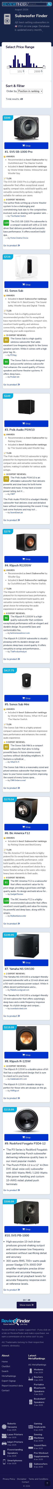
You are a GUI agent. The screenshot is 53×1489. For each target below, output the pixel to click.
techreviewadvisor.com (20, 633)
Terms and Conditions (38, 1479)
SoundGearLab (16, 512)
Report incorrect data (12, 1385)
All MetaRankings (37, 1364)
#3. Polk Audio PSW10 (20, 430)
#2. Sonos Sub (14, 291)
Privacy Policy (9, 1479)
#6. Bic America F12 (17, 833)
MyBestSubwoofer (18, 916)
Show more (26, 1305)
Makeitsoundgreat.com (19, 990)
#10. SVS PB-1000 (17, 1235)
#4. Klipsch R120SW (18, 565)
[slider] (8, 67)
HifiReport (14, 1091)
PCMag (13, 355)
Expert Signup (9, 1380)
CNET (12, 494)
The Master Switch (18, 216)
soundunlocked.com (18, 1008)
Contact (5, 1390)
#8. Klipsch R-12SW (18, 1061)
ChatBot (6, 1366)
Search (5, 1371)
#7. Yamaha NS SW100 (19, 969)
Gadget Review (16, 894)
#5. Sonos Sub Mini (17, 704)
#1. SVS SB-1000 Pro (19, 152)
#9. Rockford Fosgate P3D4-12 (25, 1143)
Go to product (10, 245)
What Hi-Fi (14, 762)
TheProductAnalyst (18, 651)
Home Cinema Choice (19, 238)
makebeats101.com (18, 1079)
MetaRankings (9, 1376)
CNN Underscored (17, 780)
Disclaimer (21, 1479)
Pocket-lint (14, 377)
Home (5, 1361)
